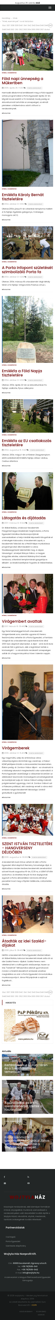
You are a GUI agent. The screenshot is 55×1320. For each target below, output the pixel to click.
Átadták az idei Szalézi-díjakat (24, 943)
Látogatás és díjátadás (24, 518)
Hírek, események (9, 73)
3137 (8, 25)
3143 (33, 25)
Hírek (15, 18)
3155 (33, 29)
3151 (16, 29)
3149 (8, 29)
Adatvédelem (25, 1311)
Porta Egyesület (34, 88)
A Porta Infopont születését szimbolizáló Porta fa (27, 270)
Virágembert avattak (22, 621)
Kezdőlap (6, 18)
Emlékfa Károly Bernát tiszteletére (23, 197)
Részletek (6, 113)
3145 (42, 25)
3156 (38, 29)
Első (4, 25)
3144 (38, 25)
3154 (29, 29)
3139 (17, 25)
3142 (29, 25)
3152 (21, 29)
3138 (12, 25)
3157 (42, 29)
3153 (25, 29)
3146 (46, 25)
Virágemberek (15, 748)
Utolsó (47, 29)
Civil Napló (10, 1237)
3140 (21, 25)
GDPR (34, 1305)
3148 (4, 29)
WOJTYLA (27, 1197)
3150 (12, 29)
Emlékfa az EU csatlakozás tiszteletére (26, 443)
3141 (25, 25)
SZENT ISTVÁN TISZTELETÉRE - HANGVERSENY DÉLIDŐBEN (27, 848)
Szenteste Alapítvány (16, 1245)
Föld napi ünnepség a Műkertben (22, 81)
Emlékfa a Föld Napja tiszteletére (22, 373)
